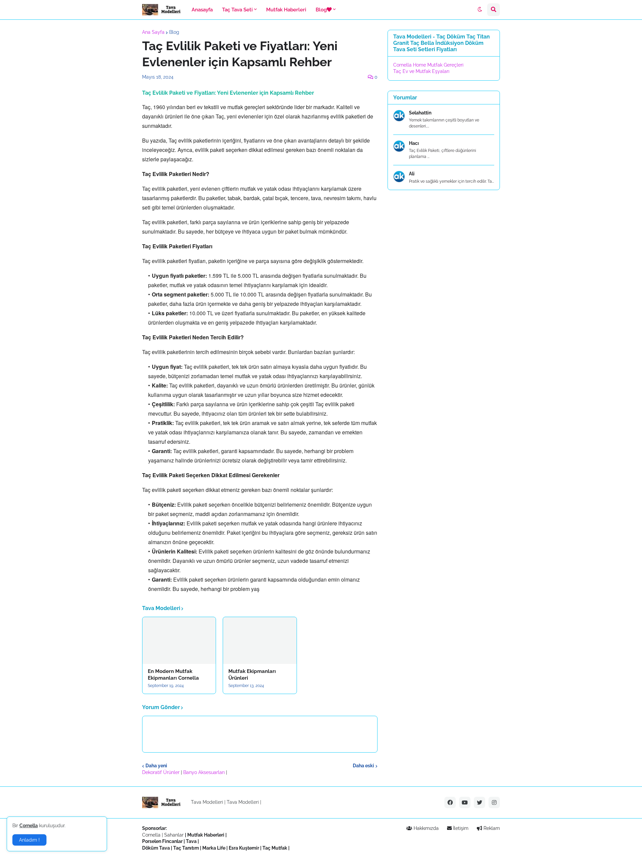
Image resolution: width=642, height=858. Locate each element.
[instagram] (494, 802)
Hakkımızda (425, 828)
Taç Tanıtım (186, 848)
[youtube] (464, 802)
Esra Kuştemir (244, 848)
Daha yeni (156, 765)
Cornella (151, 835)
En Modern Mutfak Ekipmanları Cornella (173, 674)
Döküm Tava (156, 848)
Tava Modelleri (243, 802)
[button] (479, 9)
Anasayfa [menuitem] (202, 10)
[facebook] (450, 802)
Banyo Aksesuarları (204, 772)
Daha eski (363, 765)
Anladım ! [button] (29, 840)
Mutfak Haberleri (205, 835)
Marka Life (213, 848)
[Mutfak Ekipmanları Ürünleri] (259, 640)
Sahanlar (174, 835)
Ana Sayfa (153, 32)
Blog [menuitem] (321, 10)
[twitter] (479, 802)
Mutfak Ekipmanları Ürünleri (252, 674)
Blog (174, 32)
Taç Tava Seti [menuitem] (237, 10)
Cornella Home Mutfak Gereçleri (428, 65)
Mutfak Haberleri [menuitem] (286, 10)
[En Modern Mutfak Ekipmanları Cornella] (179, 640)
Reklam (491, 828)
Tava (191, 841)
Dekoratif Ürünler (161, 772)
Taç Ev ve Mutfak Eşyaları (421, 71)
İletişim (460, 828)
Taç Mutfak (274, 848)
